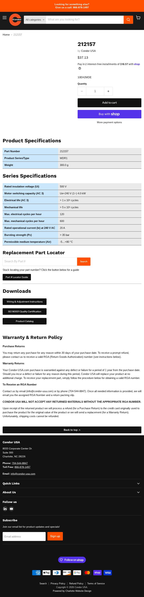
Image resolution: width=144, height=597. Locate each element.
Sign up (55, 536)
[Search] (128, 20)
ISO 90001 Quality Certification (24, 311)
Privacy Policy (58, 583)
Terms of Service (96, 583)
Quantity (82, 83)
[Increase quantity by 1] (108, 91)
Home (6, 34)
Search (83, 261)
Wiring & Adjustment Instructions (24, 301)
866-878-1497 (22, 467)
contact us (17, 356)
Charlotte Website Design (78, 591)
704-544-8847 (77, 391)
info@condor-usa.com (40, 391)
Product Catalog (25, 321)
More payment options (109, 122)
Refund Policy (76, 583)
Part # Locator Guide (17, 277)
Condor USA (88, 50)
